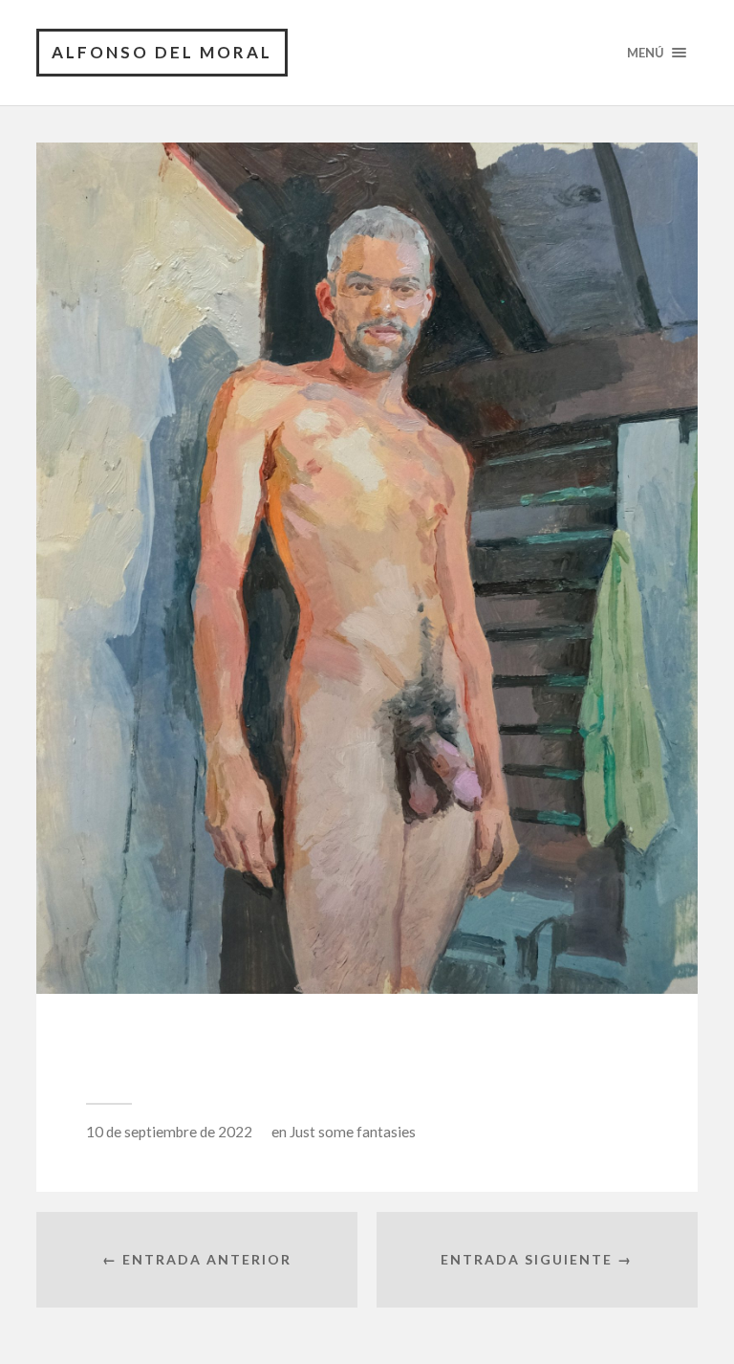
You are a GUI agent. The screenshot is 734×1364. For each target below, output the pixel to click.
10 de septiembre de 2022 (169, 1131)
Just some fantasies (353, 1131)
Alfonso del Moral (162, 52)
